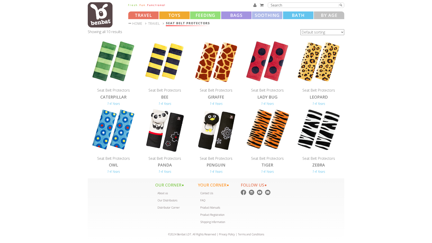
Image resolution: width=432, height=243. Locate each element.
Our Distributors (167, 200)
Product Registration (212, 215)
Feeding (205, 15)
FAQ (202, 200)
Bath (298, 15)
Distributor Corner (169, 207)
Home (137, 23)
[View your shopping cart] (262, 5)
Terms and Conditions (251, 234)
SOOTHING (267, 15)
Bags (236, 15)
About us (163, 193)
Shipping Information (212, 222)
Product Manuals (210, 207)
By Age (329, 15)
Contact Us (206, 193)
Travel (143, 15)
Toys (174, 15)
